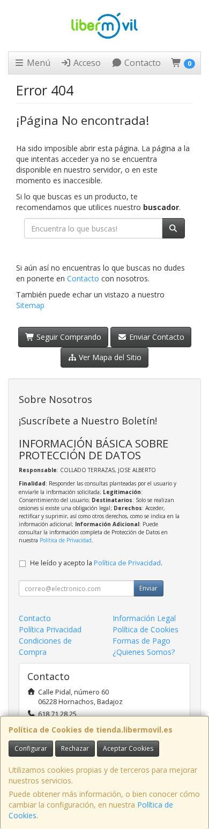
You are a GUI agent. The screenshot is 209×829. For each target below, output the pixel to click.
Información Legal (144, 618)
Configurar (30, 748)
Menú (37, 63)
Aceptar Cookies (128, 748)
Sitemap (30, 305)
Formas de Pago (141, 641)
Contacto (141, 63)
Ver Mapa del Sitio (109, 357)
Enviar (148, 588)
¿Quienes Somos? (144, 652)
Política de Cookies (145, 629)
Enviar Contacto (155, 337)
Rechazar (75, 748)
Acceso (86, 63)
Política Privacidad (50, 629)
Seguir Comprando (67, 337)
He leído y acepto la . (96, 562)
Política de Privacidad (66, 540)
